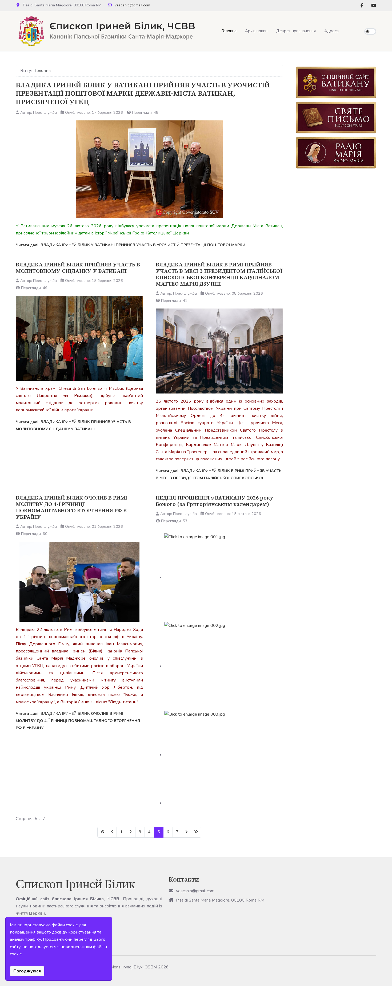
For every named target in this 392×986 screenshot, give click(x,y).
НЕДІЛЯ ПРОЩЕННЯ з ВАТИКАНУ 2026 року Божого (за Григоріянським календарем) (214, 501)
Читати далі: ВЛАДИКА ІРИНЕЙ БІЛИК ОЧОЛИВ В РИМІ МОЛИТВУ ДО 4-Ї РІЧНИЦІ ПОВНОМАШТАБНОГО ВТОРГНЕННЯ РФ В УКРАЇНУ (78, 721)
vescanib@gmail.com (132, 5)
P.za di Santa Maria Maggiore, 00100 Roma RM (220, 900)
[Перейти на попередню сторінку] (112, 832)
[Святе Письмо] (336, 117)
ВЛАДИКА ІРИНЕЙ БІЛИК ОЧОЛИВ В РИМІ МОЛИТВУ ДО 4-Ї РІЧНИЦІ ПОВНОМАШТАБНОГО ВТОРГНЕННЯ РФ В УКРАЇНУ (71, 507)
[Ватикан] (336, 82)
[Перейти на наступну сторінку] (186, 832)
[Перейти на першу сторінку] (102, 832)
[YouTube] (373, 6)
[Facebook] (362, 6)
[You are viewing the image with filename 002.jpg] (223, 666)
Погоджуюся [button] (27, 971)
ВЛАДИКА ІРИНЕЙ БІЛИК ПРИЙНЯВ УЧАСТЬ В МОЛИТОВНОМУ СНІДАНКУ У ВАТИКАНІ (78, 268)
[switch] (370, 31)
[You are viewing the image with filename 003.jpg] (223, 755)
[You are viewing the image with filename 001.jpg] (223, 577)
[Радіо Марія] (336, 152)
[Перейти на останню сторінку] (196, 832)
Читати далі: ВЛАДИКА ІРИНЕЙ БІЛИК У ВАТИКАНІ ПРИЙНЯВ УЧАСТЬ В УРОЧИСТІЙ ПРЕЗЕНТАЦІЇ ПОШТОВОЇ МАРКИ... (132, 244)
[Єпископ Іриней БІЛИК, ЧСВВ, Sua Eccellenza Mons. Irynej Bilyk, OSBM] (106, 31)
